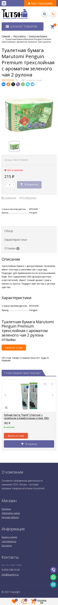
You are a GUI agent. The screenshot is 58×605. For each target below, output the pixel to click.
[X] (13, 84)
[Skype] (28, 84)
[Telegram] (32, 84)
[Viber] (18, 84)
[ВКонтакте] (3, 84)
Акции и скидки (9, 537)
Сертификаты (9, 541)
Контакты (7, 545)
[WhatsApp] (23, 84)
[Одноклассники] (8, 84)
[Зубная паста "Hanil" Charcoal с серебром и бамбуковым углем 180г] (29, 396)
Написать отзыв (14, 347)
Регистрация (45, 3)
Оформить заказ (11, 513)
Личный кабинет (10, 517)
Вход (33, 3)
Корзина (6, 508)
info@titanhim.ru (10, 574)
